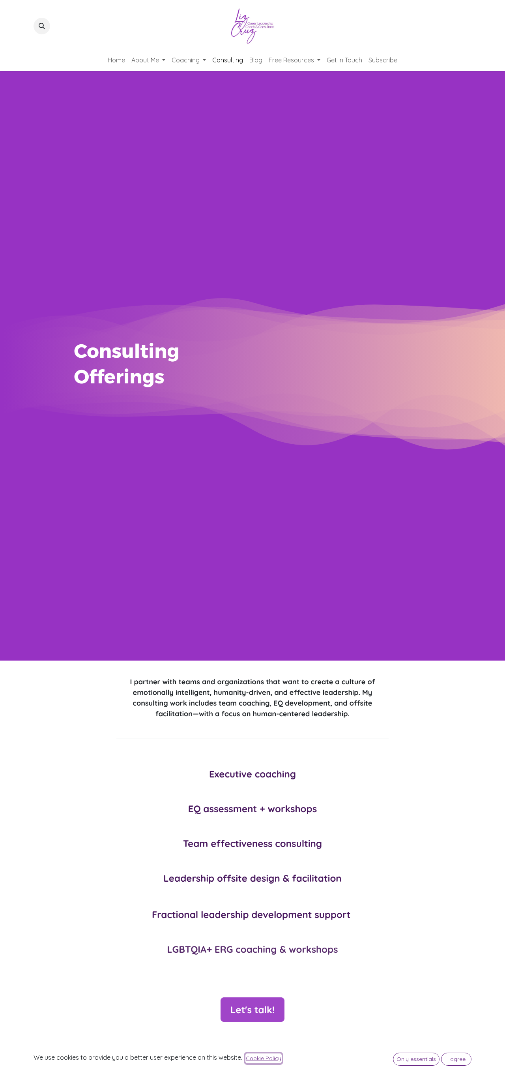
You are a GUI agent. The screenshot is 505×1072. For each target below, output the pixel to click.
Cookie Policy (263, 1058)
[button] (42, 26)
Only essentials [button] (416, 1059)
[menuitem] (116, 60)
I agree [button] (456, 1059)
